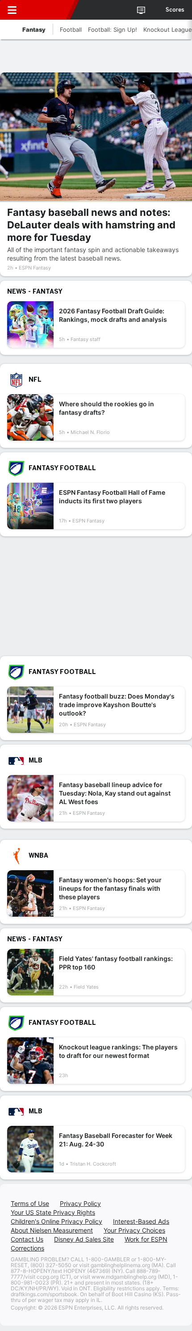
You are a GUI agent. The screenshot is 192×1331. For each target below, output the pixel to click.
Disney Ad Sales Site (84, 1239)
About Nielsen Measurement (52, 1230)
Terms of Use (30, 1203)
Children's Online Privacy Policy (56, 1221)
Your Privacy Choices (134, 1230)
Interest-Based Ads (141, 1221)
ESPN (48, 10)
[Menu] (12, 10)
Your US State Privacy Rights (53, 1212)
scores (175, 10)
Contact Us (27, 1239)
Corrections (27, 1248)
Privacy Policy (80, 1203)
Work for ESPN (146, 1239)
